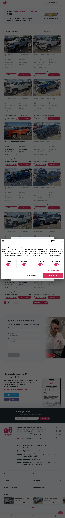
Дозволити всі (53, 275)
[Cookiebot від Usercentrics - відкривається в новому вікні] (52, 241)
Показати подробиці (54, 270)
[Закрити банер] (62, 241)
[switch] (24, 264)
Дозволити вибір (32, 275)
